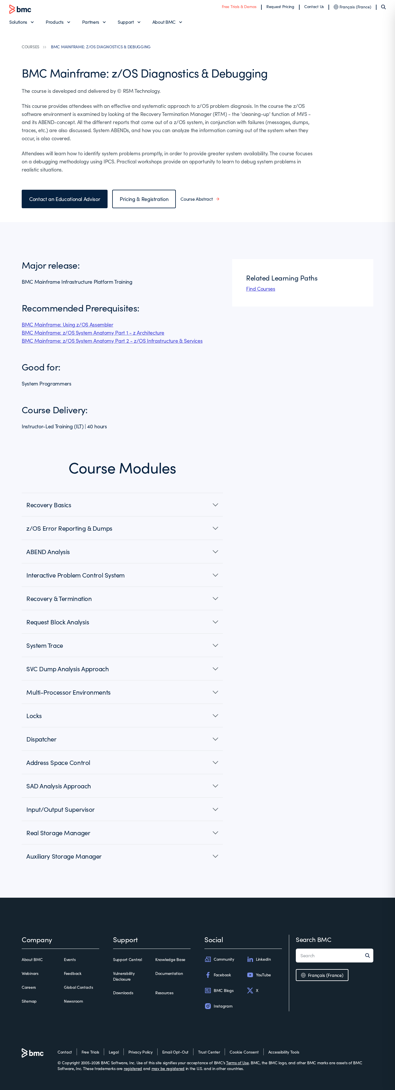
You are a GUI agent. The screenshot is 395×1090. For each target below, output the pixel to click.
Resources (164, 992)
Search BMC (313, 939)
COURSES (30, 46)
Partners (90, 22)
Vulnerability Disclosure (123, 976)
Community (224, 959)
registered (133, 1068)
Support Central (127, 959)
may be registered (168, 1068)
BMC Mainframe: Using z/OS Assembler (67, 324)
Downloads (123, 992)
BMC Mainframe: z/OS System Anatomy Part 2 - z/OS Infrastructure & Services (112, 340)
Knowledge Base (170, 959)
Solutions (18, 22)
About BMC (164, 22)
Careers (29, 987)
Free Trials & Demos (239, 6)
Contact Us (314, 6)
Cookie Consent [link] (244, 1052)
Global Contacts (78, 987)
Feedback (73, 973)
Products (54, 22)
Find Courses (260, 288)
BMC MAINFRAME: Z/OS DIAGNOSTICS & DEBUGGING (101, 46)
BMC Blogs (223, 990)
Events (69, 959)
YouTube (263, 975)
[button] (122, 504)
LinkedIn (263, 959)
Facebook (222, 975)
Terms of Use (237, 1062)
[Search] (383, 7)
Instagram (223, 1006)
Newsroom (73, 1001)
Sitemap (29, 1001)
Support (126, 22)
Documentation (169, 973)
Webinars (30, 973)
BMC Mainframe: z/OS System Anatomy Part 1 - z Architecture (93, 332)
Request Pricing (280, 6)
